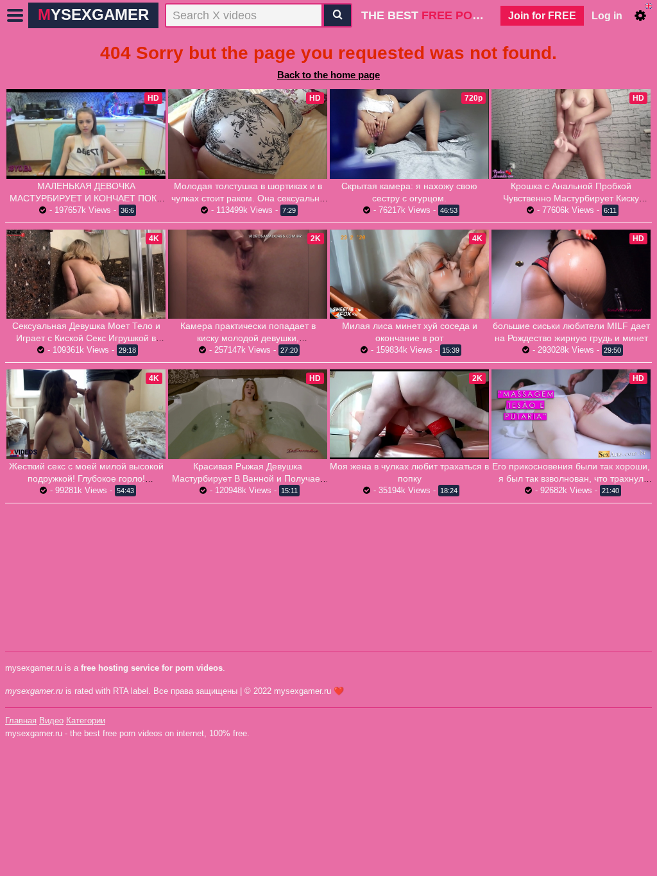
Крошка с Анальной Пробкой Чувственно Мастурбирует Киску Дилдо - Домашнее (571, 198)
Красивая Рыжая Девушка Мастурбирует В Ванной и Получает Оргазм (248, 478)
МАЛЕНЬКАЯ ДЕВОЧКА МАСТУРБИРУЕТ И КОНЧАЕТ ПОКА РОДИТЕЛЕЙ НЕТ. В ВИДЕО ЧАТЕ (86, 198)
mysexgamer (93, 14)
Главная (21, 720)
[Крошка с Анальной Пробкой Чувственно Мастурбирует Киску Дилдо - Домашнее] (571, 134)
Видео (51, 720)
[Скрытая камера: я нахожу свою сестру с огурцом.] (409, 133)
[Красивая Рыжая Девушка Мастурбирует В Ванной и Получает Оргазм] (247, 414)
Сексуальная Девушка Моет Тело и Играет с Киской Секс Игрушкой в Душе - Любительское (86, 338)
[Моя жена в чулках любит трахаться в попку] (409, 414)
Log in (607, 15)
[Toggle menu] (15, 15)
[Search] (337, 15)
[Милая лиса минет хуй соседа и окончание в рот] (409, 274)
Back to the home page (328, 74)
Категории (85, 720)
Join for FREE (542, 15)
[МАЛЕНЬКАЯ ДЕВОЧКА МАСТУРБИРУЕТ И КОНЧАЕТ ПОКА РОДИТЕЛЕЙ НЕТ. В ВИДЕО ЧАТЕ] (86, 134)
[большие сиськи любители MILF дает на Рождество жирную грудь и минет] (571, 274)
